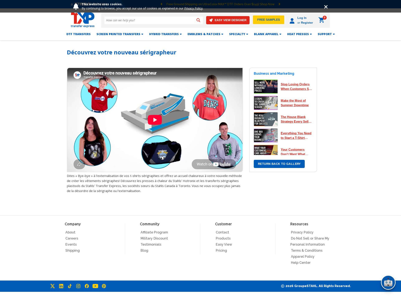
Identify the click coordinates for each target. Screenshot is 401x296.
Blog (144, 250)
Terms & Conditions (306, 250)
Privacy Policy (193, 8)
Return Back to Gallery (279, 163)
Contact (222, 232)
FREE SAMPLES (268, 19)
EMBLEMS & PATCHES (204, 34)
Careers (71, 238)
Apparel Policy (303, 257)
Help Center (301, 263)
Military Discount (154, 238)
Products (223, 238)
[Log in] (293, 20)
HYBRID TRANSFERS (164, 34)
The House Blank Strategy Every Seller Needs (296, 119)
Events (71, 244)
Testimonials (151, 244)
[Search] (198, 20)
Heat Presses (298, 34)
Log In (302, 17)
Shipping (72, 250)
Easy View (224, 244)
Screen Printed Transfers (118, 34)
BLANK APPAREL (266, 34)
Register (307, 22)
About (70, 232)
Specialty (237, 34)
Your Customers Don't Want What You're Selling (293, 152)
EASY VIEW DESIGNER (230, 20)
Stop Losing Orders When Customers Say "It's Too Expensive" (296, 86)
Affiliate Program (154, 232)
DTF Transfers (78, 34)
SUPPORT (325, 34)
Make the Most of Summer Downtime (295, 103)
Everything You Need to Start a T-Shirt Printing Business (296, 135)
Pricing (221, 250)
